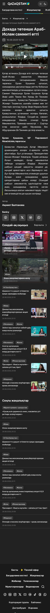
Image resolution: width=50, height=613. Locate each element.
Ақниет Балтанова (13, 205)
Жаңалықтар (34, 10)
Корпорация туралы (19, 602)
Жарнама (33, 608)
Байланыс (36, 602)
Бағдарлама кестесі (12, 10)
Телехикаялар (31, 581)
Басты (5, 18)
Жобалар (16, 581)
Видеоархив (32, 586)
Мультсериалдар (14, 586)
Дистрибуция (19, 608)
